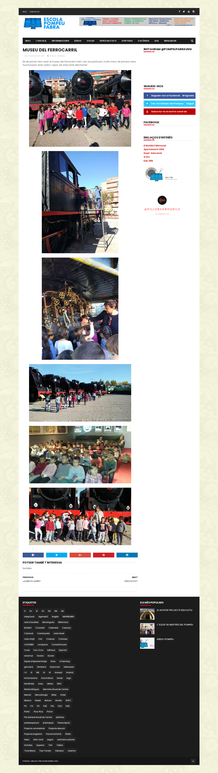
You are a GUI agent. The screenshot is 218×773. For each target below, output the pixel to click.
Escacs (40, 655)
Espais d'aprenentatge (35, 661)
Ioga (69, 678)
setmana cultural (66, 739)
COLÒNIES (29, 644)
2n (31, 611)
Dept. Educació (153, 153)
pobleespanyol (31, 722)
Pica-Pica (38, 711)
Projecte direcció (57, 728)
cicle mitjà (29, 639)
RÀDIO (78, 40)
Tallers (59, 745)
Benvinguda (48, 622)
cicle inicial (59, 633)
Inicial (53, 55)
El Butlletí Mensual (155, 145)
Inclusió (58, 672)
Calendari (53, 627)
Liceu (40, 683)
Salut (26, 739)
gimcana (28, 667)
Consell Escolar (59, 644)
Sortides (127, 40)
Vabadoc (59, 750)
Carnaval (28, 633)
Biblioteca (63, 622)
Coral (27, 650)
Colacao (50, 639)
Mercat (27, 694)
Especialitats (108, 40)
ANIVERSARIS (68, 616)
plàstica (60, 717)
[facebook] (179, 11)
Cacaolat (40, 627)
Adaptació (29, 616)
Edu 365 (148, 160)
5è (49, 611)
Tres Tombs (45, 750)
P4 (31, 706)
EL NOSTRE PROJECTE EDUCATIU (174, 610)
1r (25, 611)
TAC (50, 745)
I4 (44, 672)
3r (37, 611)
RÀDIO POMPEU (165, 639)
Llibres (50, 683)
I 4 (25, 672)
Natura (48, 700)
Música (27, 700)
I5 (50, 672)
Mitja (54, 694)
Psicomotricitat (53, 734)
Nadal (38, 700)
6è (56, 611)
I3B (37, 672)
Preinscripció (64, 722)
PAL (52, 706)
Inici (25, 12)
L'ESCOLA (41, 40)
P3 (25, 706)
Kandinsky (29, 683)
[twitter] (184, 11)
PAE (45, 706)
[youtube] (189, 11)
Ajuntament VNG (154, 149)
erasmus (28, 655)
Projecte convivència (34, 728)
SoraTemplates (50, 761)
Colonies (63, 639)
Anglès (55, 616)
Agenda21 (43, 616)
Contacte (34, 12)
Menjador (170, 40)
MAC (59, 683)
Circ (40, 639)
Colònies (143, 40)
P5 (38, 706)
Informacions (60, 40)
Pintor (50, 711)
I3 (31, 672)
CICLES (90, 40)
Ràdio (68, 734)
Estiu (53, 661)
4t (43, 611)
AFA (156, 40)
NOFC (68, 700)
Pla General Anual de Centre (38, 717)
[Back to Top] (193, 761)
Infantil (69, 672)
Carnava (66, 627)
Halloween (69, 667)
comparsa (43, 644)
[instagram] (193, 11)
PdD (68, 706)
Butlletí (27, 627)
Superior (40, 745)
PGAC (27, 711)
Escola (51, 655)
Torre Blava (29, 750)
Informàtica (47, 678)
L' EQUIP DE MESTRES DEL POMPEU (175, 624)
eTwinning (65, 661)
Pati (60, 706)
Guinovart (55, 667)
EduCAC (63, 650)
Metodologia (41, 694)
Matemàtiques (31, 689)
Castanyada (43, 633)
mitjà (63, 694)
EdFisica (51, 650)
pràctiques (48, 722)
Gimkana (41, 667)
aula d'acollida (31, 622)
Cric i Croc (38, 650)
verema (71, 750)
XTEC (147, 157)
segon (50, 739)
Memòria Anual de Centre (55, 689)
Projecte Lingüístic (33, 734)
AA (62, 611)
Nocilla (58, 700)
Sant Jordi (38, 739)
